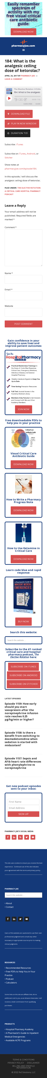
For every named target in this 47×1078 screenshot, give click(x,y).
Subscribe (28, 104)
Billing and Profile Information (23, 1067)
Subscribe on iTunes (23, 666)
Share (38, 104)
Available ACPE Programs (18, 1040)
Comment (10, 227)
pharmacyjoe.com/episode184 (20, 168)
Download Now (23, 464)
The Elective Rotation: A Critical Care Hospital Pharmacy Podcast (23, 191)
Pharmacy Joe (23, 43)
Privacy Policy (16, 1063)
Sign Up (23, 814)
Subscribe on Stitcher (24, 684)
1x (21, 100)
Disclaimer (33, 1063)
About (9, 903)
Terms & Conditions (23, 1060)
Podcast (10, 978)
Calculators (11, 982)
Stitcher (9, 157)
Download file (20, 114)
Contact (9, 907)
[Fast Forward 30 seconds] (25, 99)
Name (9, 273)
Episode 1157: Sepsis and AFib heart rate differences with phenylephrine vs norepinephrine (23, 763)
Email (8, 289)
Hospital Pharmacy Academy (19, 1029)
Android (31, 153)
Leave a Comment (13, 79)
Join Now (23, 409)
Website (9, 305)
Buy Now (23, 621)
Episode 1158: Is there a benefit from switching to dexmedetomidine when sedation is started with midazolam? (22, 739)
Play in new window (23, 123)
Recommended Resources (18, 967)
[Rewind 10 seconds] (15, 99)
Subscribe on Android (23, 675)
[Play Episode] (9, 98)
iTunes (19, 144)
